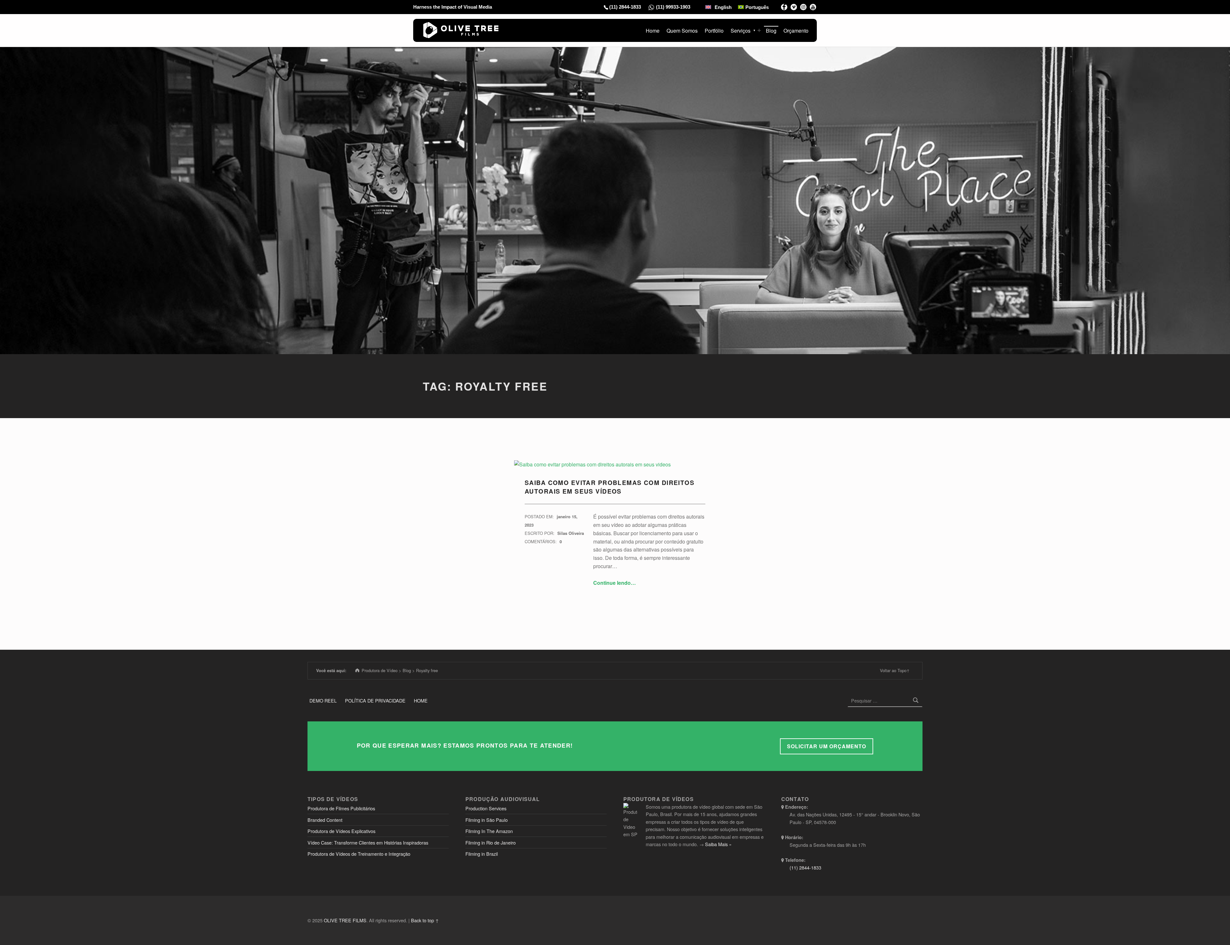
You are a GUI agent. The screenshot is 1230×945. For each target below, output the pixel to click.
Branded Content (325, 819)
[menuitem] (718, 7)
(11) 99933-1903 (673, 7)
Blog (771, 30)
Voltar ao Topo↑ (895, 670)
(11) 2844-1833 (625, 7)
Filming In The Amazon (489, 831)
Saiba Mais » (718, 844)
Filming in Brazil (481, 853)
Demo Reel (323, 700)
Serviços (740, 30)
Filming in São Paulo (486, 819)
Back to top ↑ (425, 920)
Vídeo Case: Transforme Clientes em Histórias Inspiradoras (368, 842)
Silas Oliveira (570, 533)
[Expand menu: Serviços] (759, 30)
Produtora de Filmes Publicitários (341, 808)
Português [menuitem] (757, 7)
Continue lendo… (614, 582)
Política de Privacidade (375, 700)
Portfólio (714, 30)
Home (653, 30)
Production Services (485, 808)
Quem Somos (682, 30)
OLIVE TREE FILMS (345, 920)
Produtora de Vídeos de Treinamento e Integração (359, 853)
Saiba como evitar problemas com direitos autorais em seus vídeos (609, 486)
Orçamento (795, 30)
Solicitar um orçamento (826, 746)
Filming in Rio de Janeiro (490, 842)
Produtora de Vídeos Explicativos (341, 831)
